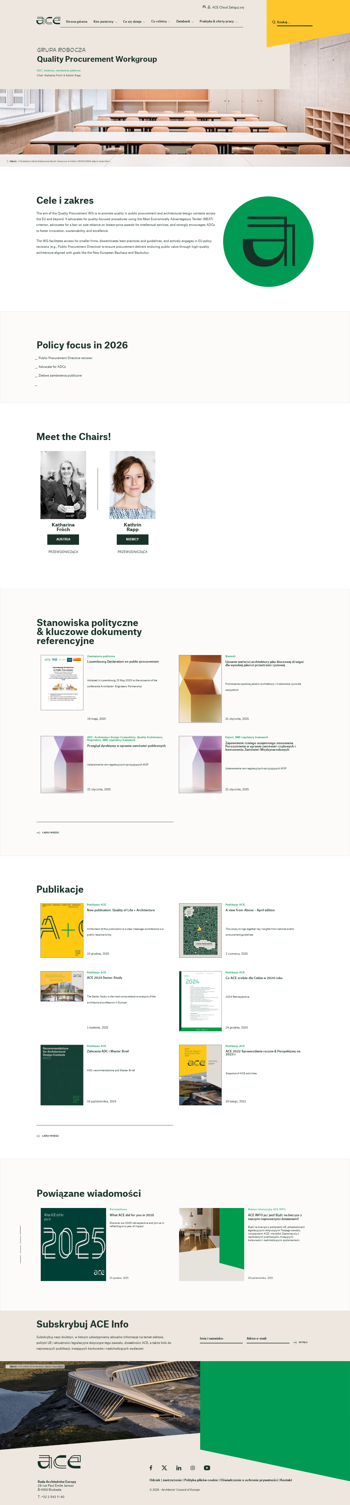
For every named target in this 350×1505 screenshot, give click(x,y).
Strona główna (76, 21)
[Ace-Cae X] (164, 1467)
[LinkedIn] (178, 1467)
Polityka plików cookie (201, 1480)
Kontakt (286, 1480)
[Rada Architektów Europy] (59, 1462)
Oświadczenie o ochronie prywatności (249, 1480)
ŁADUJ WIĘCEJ (50, 833)
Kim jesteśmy (103, 21)
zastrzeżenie (172, 1480)
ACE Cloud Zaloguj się (228, 7)
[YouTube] (207, 1467)
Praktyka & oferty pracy (217, 21)
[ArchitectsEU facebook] (151, 1467)
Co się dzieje (132, 21)
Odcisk (155, 1480)
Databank (183, 21)
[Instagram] (193, 1467)
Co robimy (159, 21)
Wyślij (303, 1342)
